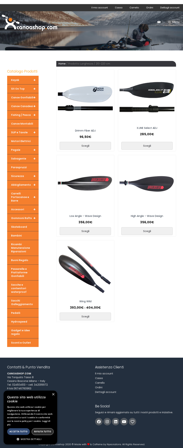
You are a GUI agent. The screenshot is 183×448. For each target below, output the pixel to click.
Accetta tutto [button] (18, 431)
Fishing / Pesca (23, 114)
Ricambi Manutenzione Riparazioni (20, 248)
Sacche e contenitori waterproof (18, 288)
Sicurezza (23, 176)
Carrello (134, 7)
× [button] (53, 394)
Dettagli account (169, 7)
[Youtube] (124, 421)
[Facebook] (99, 421)
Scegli (85, 146)
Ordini (149, 7)
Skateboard (19, 227)
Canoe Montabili (22, 123)
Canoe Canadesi (23, 106)
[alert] (30, 417)
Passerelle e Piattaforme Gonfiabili (19, 272)
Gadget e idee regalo (20, 332)
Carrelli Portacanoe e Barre (23, 197)
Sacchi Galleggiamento (22, 302)
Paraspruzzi (19, 167)
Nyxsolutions (114, 444)
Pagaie (23, 149)
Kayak (23, 80)
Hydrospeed (19, 321)
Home (62, 63)
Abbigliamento (23, 184)
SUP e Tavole (23, 132)
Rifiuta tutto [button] (42, 431)
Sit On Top (23, 88)
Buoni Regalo (19, 260)
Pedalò (15, 313)
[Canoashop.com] (29, 22)
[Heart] (132, 421)
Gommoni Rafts (23, 218)
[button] (30, 439)
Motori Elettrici (21, 141)
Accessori (23, 209)
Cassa (118, 7)
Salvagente (23, 158)
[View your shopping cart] (159, 22)
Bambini (16, 235)
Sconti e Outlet (21, 342)
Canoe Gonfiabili (23, 97)
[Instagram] (107, 421)
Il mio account (100, 7)
